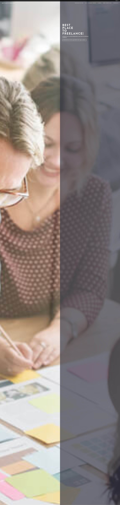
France (117, 0)
